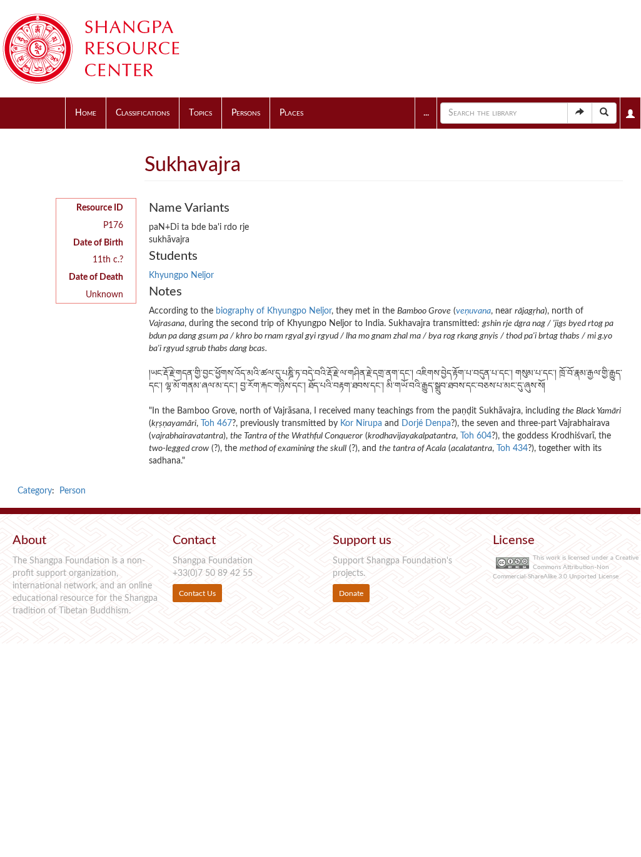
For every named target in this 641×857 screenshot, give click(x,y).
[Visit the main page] (106, 48)
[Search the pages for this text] (604, 113)
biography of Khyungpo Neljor (273, 311)
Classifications (142, 113)
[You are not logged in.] (630, 113)
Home (85, 113)
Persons (245, 113)
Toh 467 (216, 423)
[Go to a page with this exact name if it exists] (579, 113)
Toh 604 (476, 436)
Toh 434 (512, 448)
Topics (200, 113)
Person (72, 491)
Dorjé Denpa (426, 423)
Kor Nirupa (361, 423)
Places (291, 113)
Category (35, 491)
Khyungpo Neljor (181, 275)
